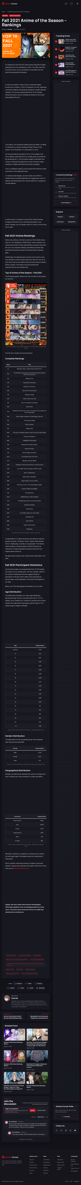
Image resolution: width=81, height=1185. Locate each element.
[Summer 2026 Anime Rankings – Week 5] (37, 1078)
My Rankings (74, 1171)
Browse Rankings (73, 1160)
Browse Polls (60, 1162)
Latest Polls (60, 1159)
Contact (32, 1162)
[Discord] (75, 1130)
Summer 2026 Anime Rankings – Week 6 (13, 1064)
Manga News (71, 221)
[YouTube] (70, 1130)
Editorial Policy (33, 1165)
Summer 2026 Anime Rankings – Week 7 (13, 1043)
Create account (41, 1110)
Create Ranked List (75, 1164)
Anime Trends (60, 1165)
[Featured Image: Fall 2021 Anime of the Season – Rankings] (26, 45)
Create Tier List (75, 1168)
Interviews (46, 1170)
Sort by (33, 1117)
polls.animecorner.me (21, 868)
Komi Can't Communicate (37, 959)
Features (45, 1173)
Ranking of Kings (30, 969)
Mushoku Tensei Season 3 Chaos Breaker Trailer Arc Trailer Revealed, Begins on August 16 (14, 1087)
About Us (32, 1159)
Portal (66, 1181)
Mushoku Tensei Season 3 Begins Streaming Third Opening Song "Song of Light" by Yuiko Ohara (37, 1043)
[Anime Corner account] (71, 3)
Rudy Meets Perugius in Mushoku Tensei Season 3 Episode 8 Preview (37, 1065)
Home (3, 11)
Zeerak (10, 29)
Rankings (5, 15)
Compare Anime (59, 1168)
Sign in (32, 1110)
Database (60, 216)
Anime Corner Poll (11, 955)
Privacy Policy (33, 1167)
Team (31, 1173)
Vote (76, 1106)
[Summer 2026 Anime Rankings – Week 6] (14, 1056)
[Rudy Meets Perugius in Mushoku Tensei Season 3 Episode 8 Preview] (37, 1056)
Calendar (71, 216)
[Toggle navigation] (77, 3)
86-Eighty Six (37, 955)
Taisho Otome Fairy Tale (12, 973)
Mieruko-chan (10, 969)
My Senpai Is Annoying (25, 955)
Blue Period (20, 969)
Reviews (45, 1167)
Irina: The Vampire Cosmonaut (30, 973)
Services (32, 1170)
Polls (71, 1181)
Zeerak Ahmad (13, 1121)
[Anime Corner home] (9, 3)
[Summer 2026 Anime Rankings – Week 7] (14, 1035)
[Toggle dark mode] (66, 4)
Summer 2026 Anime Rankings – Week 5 (36, 1086)
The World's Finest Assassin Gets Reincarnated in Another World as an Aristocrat (25, 964)
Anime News (60, 221)
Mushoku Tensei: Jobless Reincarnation (17, 959)
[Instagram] (66, 1130)
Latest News (46, 1159)
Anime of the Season (15, 15)
